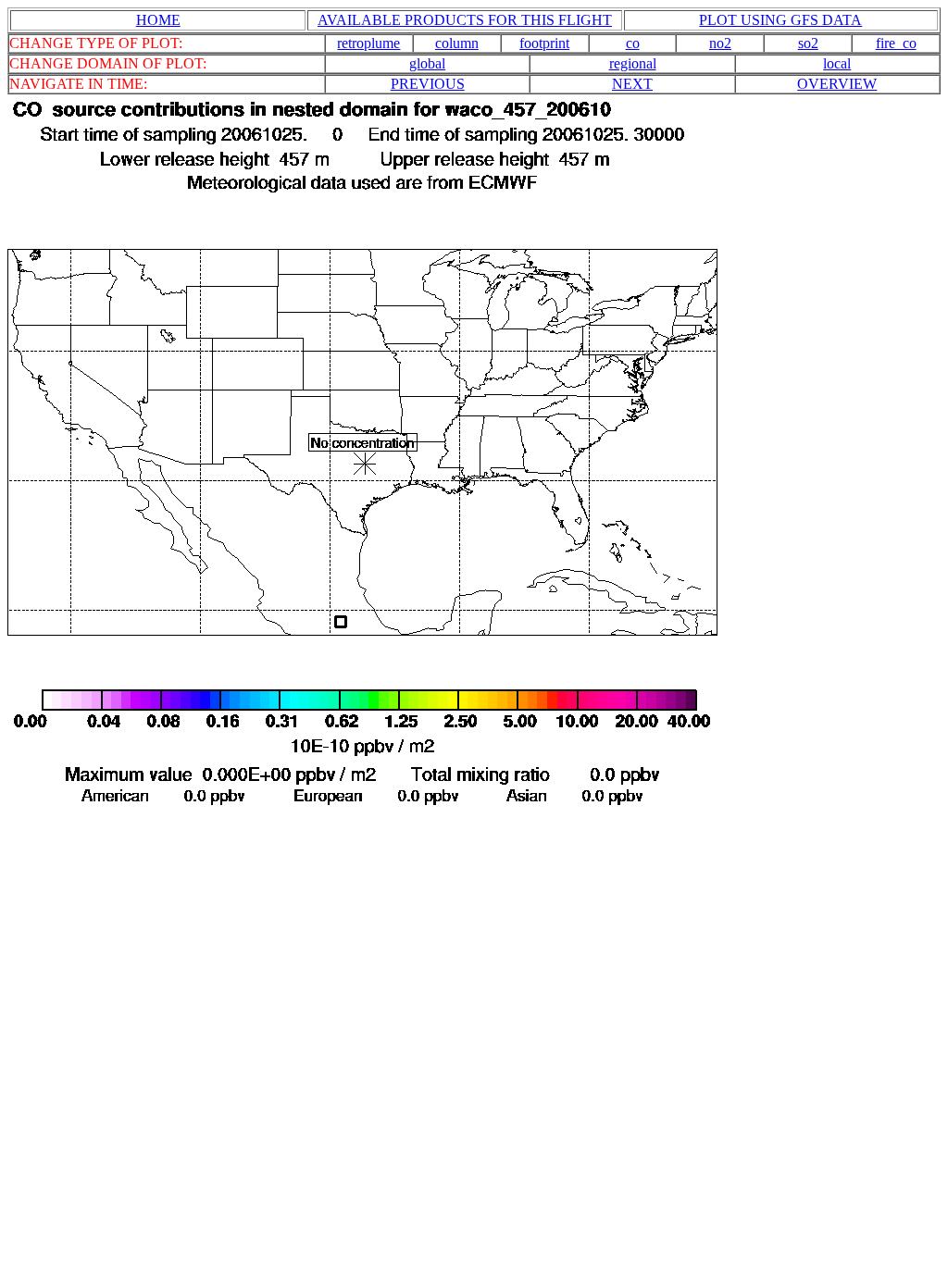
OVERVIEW (837, 84)
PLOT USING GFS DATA (780, 20)
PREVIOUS (428, 84)
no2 (720, 43)
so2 (808, 43)
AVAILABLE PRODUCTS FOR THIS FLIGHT (465, 20)
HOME (158, 20)
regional (632, 63)
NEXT (632, 84)
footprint (544, 43)
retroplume (368, 43)
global (427, 63)
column (457, 43)
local (837, 63)
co (633, 43)
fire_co (896, 43)
